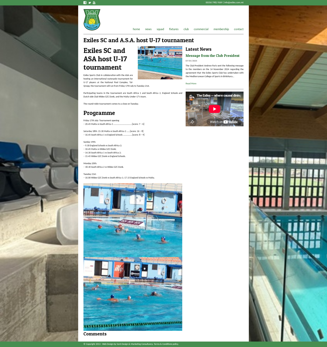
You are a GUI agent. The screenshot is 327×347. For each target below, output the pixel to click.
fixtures (173, 29)
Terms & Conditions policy (166, 344)
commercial (201, 29)
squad (160, 29)
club (186, 29)
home (136, 29)
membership (221, 29)
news (148, 29)
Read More (191, 83)
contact (239, 29)
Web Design (107, 344)
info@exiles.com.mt (234, 2)
